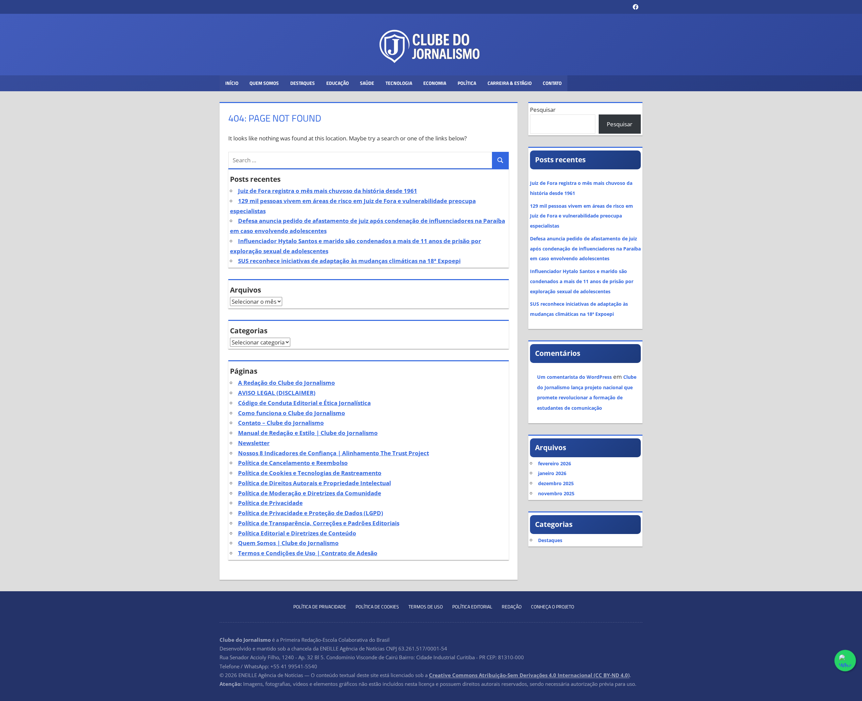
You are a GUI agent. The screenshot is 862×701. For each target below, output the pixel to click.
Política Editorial (472, 606)
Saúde (367, 83)
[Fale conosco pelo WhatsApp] (845, 660)
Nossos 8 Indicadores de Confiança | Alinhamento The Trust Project (333, 453)
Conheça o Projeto (552, 606)
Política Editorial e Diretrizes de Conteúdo (297, 533)
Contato (552, 83)
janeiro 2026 (552, 473)
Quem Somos (264, 83)
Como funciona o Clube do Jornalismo (291, 413)
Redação (512, 606)
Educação (337, 83)
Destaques (302, 83)
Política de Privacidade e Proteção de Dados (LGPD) (310, 513)
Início (231, 83)
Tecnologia (399, 83)
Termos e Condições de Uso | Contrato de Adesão (307, 553)
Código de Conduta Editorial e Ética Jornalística (304, 403)
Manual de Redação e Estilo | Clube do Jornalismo (308, 433)
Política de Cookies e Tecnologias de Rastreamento (310, 473)
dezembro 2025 (556, 483)
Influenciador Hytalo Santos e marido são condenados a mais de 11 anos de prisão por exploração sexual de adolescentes (581, 281)
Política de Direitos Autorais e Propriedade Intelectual (314, 483)
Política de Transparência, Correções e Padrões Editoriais (318, 523)
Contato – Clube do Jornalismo (281, 423)
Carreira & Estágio (510, 83)
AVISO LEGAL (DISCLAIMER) (277, 393)
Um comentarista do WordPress (574, 377)
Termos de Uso (425, 606)
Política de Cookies (377, 606)
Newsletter (254, 443)
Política (467, 83)
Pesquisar (543, 109)
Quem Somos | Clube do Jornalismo (288, 543)
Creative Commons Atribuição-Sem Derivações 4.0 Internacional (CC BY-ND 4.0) (529, 675)
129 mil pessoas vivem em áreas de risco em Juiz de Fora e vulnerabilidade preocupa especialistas (581, 216)
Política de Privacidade (270, 503)
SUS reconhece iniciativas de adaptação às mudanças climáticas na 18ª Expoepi (349, 261)
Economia (434, 83)
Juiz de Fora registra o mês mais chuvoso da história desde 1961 (327, 191)
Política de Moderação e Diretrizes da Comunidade (309, 493)
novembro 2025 (556, 493)
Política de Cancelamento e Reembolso (293, 463)
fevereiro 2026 (554, 463)
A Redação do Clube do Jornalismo (286, 383)
